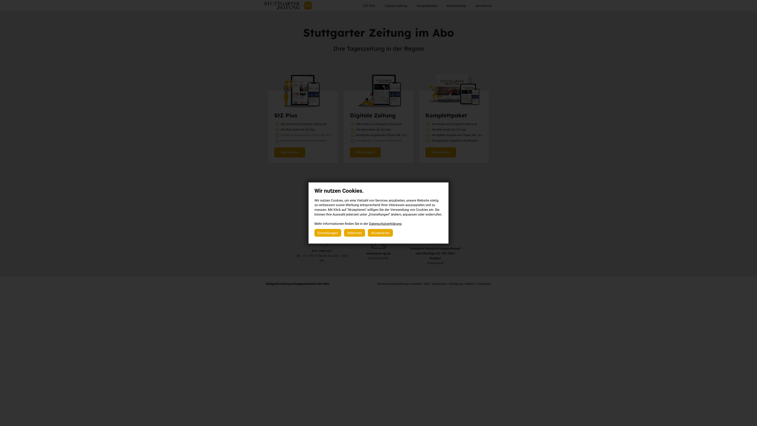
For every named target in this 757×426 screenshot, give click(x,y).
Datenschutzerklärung (385, 223)
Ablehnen (354, 233)
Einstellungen (328, 233)
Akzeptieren (380, 233)
